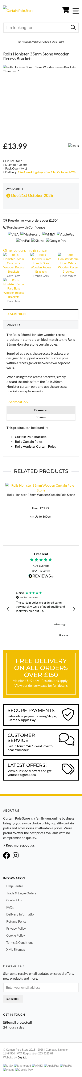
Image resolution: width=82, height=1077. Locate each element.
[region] (41, 609)
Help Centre (14, 886)
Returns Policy (16, 921)
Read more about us (20, 845)
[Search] (73, 27)
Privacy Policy (16, 928)
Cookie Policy (15, 935)
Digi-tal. (22, 1057)
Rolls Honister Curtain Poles (35, 446)
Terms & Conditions (19, 942)
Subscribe (13, 998)
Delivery (13, 324)
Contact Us (14, 900)
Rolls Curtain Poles (28, 441)
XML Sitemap (15, 949)
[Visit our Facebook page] (6, 856)
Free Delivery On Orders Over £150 (42, 41)
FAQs (10, 907)
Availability (14, 188)
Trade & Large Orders (21, 893)
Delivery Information (20, 914)
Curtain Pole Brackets (30, 437)
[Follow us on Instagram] (16, 856)
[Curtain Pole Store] (18, 10)
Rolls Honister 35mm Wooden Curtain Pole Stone (41, 495)
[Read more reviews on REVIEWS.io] (41, 576)
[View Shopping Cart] (65, 11)
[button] (8, 609)
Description (16, 314)
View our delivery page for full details (41, 685)
